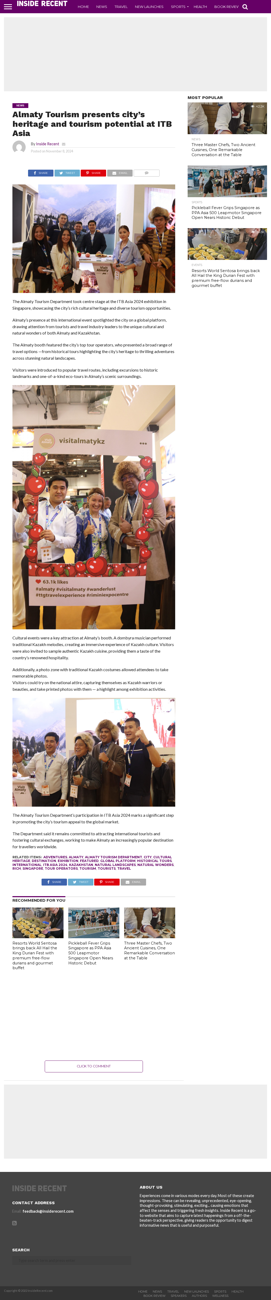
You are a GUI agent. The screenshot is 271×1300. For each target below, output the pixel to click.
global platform (118, 861)
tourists (107, 868)
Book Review (227, 6)
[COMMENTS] (146, 171)
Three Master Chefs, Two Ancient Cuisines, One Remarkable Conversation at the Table (149, 950)
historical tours (154, 861)
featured (89, 861)
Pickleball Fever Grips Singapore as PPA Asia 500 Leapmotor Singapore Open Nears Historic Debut (90, 953)
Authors (199, 1296)
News (101, 6)
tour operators (61, 868)
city (148, 857)
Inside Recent (47, 144)
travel (124, 868)
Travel (121, 6)
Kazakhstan (81, 865)
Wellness (220, 1296)
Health (200, 6)
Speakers (179, 1296)
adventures (55, 857)
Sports (178, 6)
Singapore (32, 868)
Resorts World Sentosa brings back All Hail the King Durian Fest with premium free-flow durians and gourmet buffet (34, 956)
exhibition (68, 861)
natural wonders (155, 865)
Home (83, 6)
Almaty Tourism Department (113, 857)
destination (44, 861)
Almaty (76, 857)
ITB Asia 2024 (55, 865)
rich (16, 868)
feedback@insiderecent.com (48, 1211)
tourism (87, 868)
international (27, 865)
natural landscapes (115, 865)
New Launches (149, 6)
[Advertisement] (135, 54)
